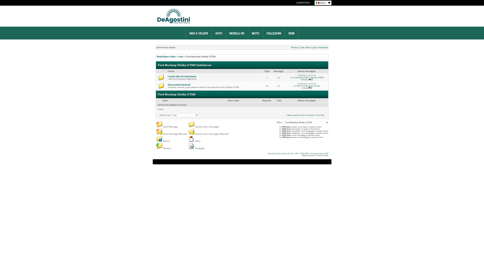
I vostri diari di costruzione (182, 76)
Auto (218, 33)
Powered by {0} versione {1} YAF (280, 154)
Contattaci (303, 3)
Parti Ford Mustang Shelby (308, 86)
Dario (305, 88)
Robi (292, 33)
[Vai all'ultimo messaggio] (311, 80)
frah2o (306, 80)
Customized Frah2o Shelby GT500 (308, 77)
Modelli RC (237, 33)
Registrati (323, 47)
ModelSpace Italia (166, 56)
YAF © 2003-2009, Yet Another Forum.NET (312, 154)
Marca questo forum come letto (300, 115)
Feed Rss (320, 115)
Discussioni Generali (179, 84)
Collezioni (274, 33)
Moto (255, 33)
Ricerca (294, 47)
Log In (314, 47)
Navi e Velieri (198, 33)
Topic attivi (305, 47)
